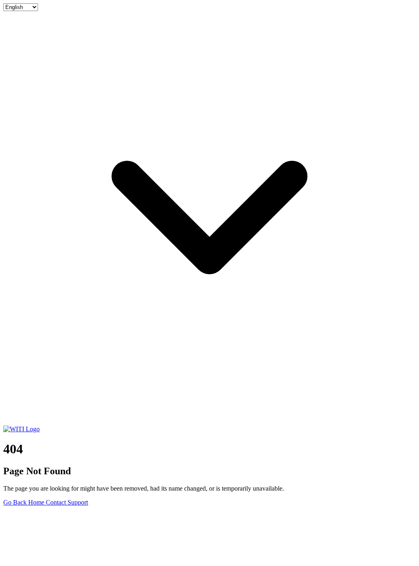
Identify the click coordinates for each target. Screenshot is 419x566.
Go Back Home (24, 502)
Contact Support (67, 502)
